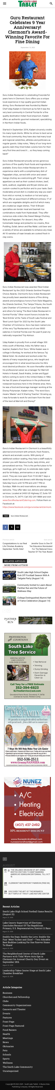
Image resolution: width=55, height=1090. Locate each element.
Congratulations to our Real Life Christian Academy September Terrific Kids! (15, 546)
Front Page (8, 1021)
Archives (6, 579)
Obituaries (8, 1046)
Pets (5, 1050)
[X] (11, 527)
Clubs (5, 1001)
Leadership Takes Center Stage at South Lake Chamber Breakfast (27, 972)
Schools (7, 1054)
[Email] (17, 527)
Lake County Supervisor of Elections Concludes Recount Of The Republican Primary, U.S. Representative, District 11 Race (27, 925)
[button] (4, 3)
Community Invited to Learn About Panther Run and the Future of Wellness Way (34, 588)
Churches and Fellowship (16, 997)
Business (7, 992)
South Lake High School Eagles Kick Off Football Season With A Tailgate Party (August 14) (33, 575)
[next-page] (8, 610)
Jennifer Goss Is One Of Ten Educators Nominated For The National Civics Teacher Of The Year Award (40, 547)
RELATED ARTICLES (14, 561)
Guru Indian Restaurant (19, 516)
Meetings (8, 1038)
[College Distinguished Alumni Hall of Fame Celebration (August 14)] (9, 600)
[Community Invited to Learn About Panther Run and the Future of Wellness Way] (9, 588)
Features (7, 1017)
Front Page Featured (13, 1025)
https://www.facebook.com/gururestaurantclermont (27, 507)
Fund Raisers (9, 1029)
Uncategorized (10, 1071)
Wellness (8, 1062)
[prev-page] (4, 610)
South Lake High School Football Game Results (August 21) (27, 913)
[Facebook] (5, 527)
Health (6, 1034)
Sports (6, 1058)
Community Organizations (17, 1005)
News (6, 1042)
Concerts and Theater (14, 1009)
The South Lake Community (18, 1066)
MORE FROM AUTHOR (16, 565)
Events (6, 1013)
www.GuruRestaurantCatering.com (19, 500)
